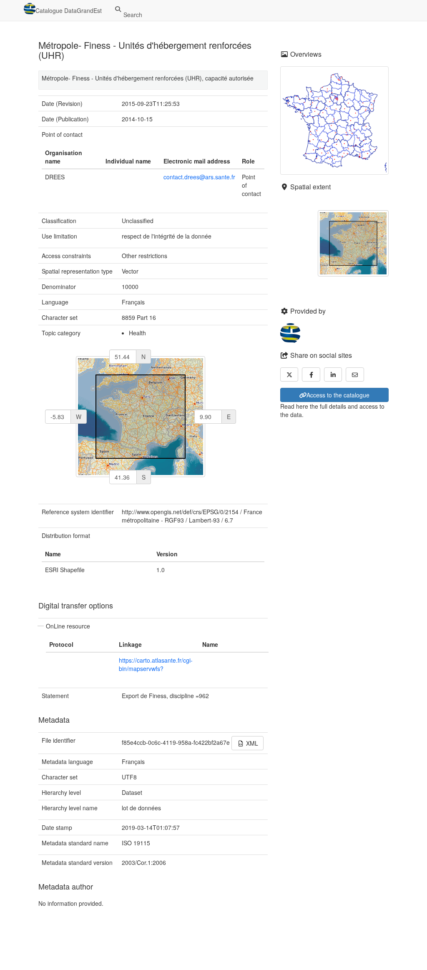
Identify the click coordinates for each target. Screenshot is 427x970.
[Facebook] (311, 374)
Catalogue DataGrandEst (68, 10)
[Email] (355, 374)
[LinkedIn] (333, 374)
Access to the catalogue (337, 395)
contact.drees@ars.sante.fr (199, 177)
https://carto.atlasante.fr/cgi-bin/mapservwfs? (156, 664)
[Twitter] (289, 374)
